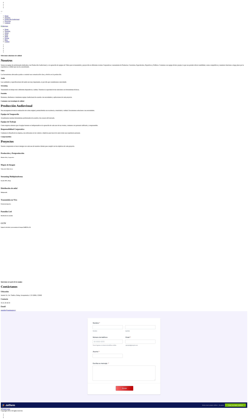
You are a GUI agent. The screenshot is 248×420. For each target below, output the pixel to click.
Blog (6, 40)
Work (6, 36)
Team (6, 34)
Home (6, 16)
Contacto (7, 23)
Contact (7, 41)
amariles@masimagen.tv (8, 310)
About (7, 33)
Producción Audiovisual (12, 19)
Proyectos (8, 21)
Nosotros (7, 17)
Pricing (7, 38)
